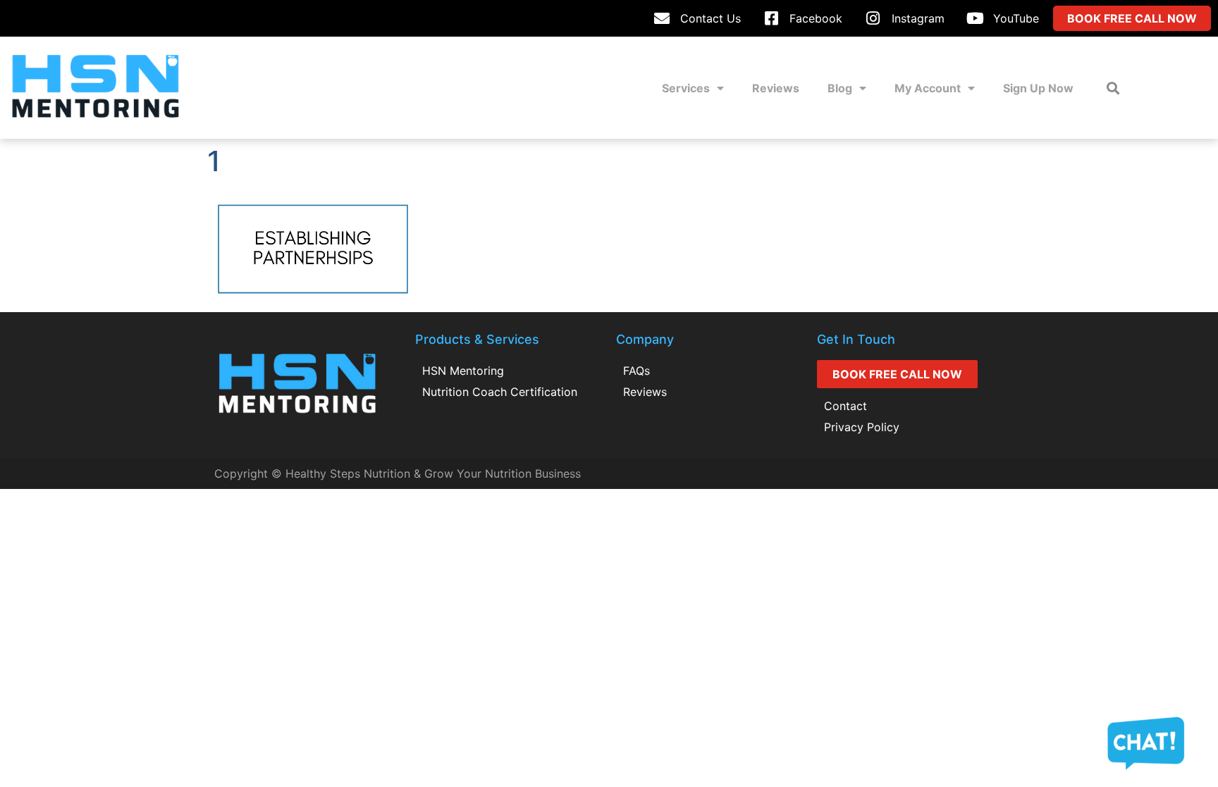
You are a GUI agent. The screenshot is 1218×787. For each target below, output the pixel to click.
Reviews (775, 88)
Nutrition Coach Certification (499, 392)
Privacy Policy (861, 427)
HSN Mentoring (463, 371)
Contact (845, 406)
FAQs (636, 371)
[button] (1113, 87)
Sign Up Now (1038, 88)
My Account (927, 88)
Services (686, 88)
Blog (840, 88)
